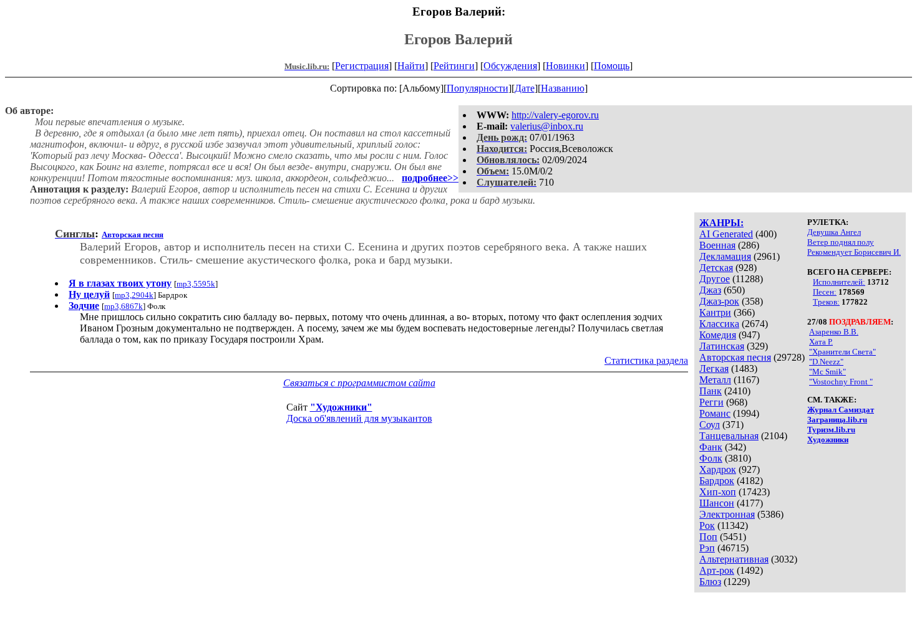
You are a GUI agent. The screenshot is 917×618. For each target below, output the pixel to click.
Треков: (826, 302)
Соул (709, 424)
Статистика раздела (646, 360)
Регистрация (362, 65)
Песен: (825, 292)
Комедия (717, 335)
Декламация (725, 256)
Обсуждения (510, 65)
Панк (710, 391)
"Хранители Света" (842, 351)
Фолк (710, 458)
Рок (707, 525)
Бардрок (716, 480)
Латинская (721, 346)
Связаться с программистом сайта (359, 383)
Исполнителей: (839, 282)
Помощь (611, 65)
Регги (711, 402)
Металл (715, 379)
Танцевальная (729, 435)
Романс (714, 413)
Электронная (727, 514)
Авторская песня (735, 357)
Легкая (714, 368)
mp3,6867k (123, 306)
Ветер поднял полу (840, 242)
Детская (716, 267)
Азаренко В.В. (833, 331)
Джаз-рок (719, 301)
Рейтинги (454, 65)
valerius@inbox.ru (546, 126)
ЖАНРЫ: (721, 222)
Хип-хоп (717, 492)
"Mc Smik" (827, 371)
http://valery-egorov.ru (555, 115)
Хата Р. (821, 341)
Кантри (715, 312)
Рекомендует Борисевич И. (854, 252)
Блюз (710, 581)
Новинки (565, 65)
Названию (563, 88)
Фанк (710, 447)
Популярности (477, 88)
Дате (525, 88)
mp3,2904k (134, 295)
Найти (411, 65)
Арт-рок (716, 570)
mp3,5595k (196, 283)
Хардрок (717, 469)
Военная (717, 245)
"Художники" (341, 407)
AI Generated (726, 234)
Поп (708, 536)
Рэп (707, 548)
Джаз (710, 290)
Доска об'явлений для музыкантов (359, 418)
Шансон (716, 503)
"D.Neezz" (826, 361)
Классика (719, 323)
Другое (714, 278)
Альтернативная (734, 559)
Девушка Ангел (834, 232)
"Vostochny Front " (841, 381)
